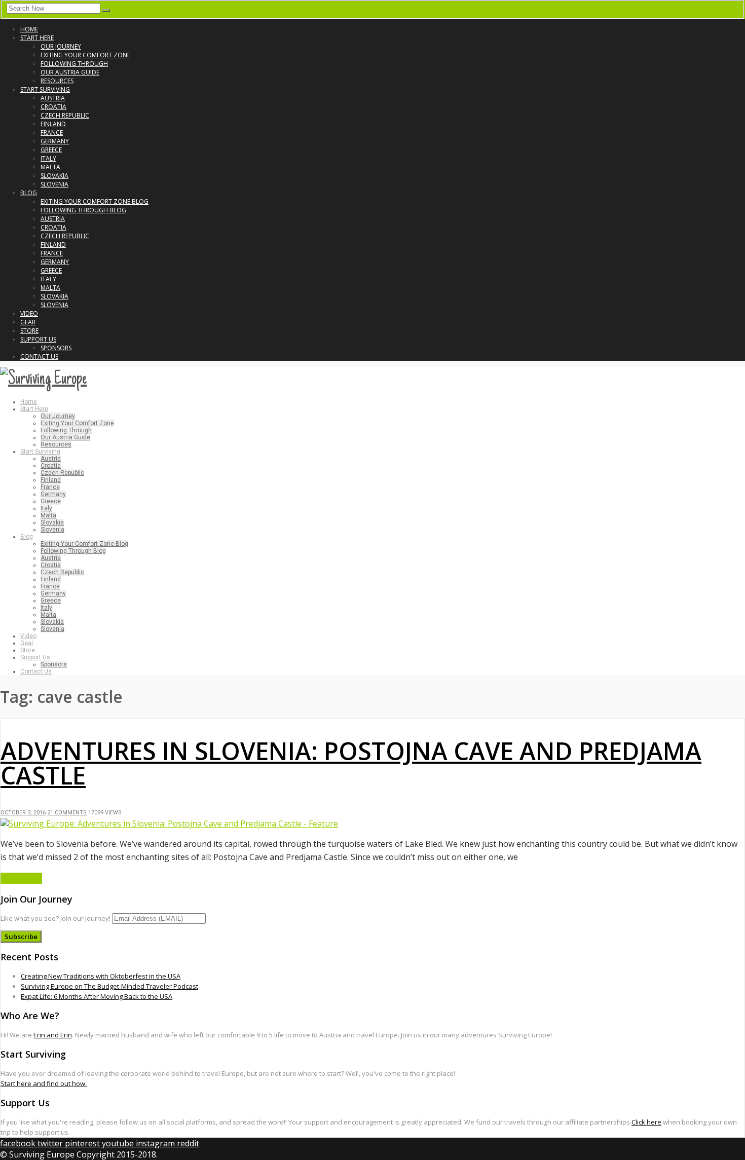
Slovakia (54, 175)
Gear (27, 322)
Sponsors (56, 348)
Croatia (53, 106)
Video (29, 313)
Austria (53, 98)
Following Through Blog (83, 210)
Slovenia (54, 184)
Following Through (74, 63)
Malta (50, 167)
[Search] (106, 10)
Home (29, 29)
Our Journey (61, 46)
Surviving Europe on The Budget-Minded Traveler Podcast (109, 986)
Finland (53, 124)
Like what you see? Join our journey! (55, 918)
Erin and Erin (52, 1034)
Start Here (37, 37)
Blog (28, 193)
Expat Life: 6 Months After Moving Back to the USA (96, 996)
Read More (21, 878)
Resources (57, 81)
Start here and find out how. (44, 1083)
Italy (48, 158)
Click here (646, 1122)
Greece (51, 149)
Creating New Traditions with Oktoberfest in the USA (100, 976)
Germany (55, 141)
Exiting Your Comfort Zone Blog (94, 201)
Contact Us (39, 356)
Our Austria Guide (70, 72)
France (52, 132)
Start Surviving (45, 89)
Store (29, 330)
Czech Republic (65, 115)
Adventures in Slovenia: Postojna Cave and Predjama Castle (351, 763)
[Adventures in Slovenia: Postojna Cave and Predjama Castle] (169, 823)
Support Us (38, 339)
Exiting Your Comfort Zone (85, 55)
